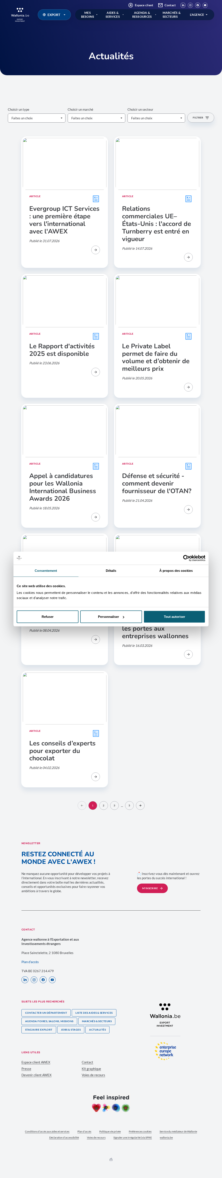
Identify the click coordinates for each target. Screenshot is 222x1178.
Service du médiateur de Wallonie (178, 1131)
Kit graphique (91, 1069)
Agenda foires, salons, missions (49, 1021)
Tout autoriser (174, 617)
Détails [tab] (111, 570)
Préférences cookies (140, 1131)
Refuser (48, 617)
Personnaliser (108, 617)
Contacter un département (46, 1012)
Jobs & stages (71, 1029)
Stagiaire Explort (38, 1029)
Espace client (144, 5)
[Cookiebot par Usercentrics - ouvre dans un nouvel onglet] (186, 558)
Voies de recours (93, 1075)
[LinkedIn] (183, 5)
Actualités (97, 1029)
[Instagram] (190, 5)
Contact (170, 5)
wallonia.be (166, 1137)
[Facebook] (197, 5)
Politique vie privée (110, 1131)
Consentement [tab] (46, 570)
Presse (26, 1069)
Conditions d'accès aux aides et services (47, 1131)
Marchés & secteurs (97, 1021)
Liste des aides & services (94, 1012)
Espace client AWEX (35, 1062)
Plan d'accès (84, 1131)
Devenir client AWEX (36, 1075)
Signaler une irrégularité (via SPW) (132, 1137)
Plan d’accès (30, 962)
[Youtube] (205, 5)
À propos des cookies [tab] (176, 570)
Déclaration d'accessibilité (64, 1137)
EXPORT (53, 15)
